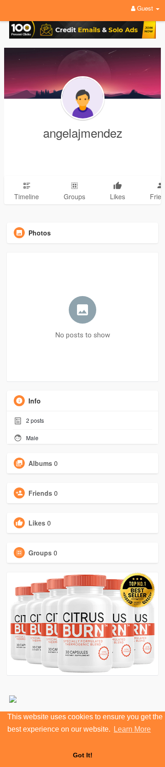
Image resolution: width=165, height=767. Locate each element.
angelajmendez (82, 132)
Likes (36, 522)
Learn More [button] (132, 729)
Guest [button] (145, 8)
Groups (40, 552)
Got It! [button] (83, 755)
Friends (40, 493)
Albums (40, 463)
